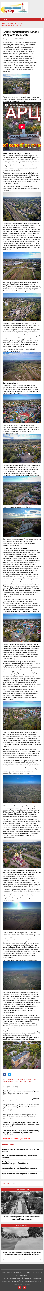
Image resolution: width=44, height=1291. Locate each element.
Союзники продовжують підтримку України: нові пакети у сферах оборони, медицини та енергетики (21, 1124)
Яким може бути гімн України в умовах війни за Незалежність (22, 1218)
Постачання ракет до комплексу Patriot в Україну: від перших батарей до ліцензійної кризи (21, 1132)
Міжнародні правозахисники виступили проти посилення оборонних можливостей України (19, 1116)
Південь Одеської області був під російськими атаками (19, 1156)
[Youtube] (24, 1287)
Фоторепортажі (22, 1225)
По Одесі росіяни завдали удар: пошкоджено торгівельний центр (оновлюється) (19, 1163)
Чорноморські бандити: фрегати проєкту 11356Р (21, 1099)
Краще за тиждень (22, 1189)
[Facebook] (19, 1287)
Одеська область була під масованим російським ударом (20, 1150)
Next (40, 1259)
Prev (3, 1259)
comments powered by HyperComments (16, 1139)
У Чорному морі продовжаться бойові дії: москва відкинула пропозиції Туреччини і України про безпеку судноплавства (21, 1107)
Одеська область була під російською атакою (19, 1168)
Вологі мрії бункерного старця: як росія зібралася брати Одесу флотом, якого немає (21, 1092)
